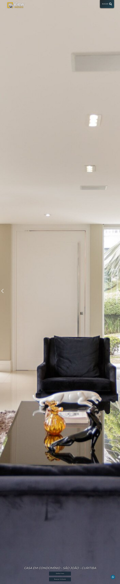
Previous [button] (3, 291)
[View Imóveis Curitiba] (15, 5)
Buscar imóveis (60, 579)
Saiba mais (60, 573)
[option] (60, 292)
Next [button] (116, 291)
